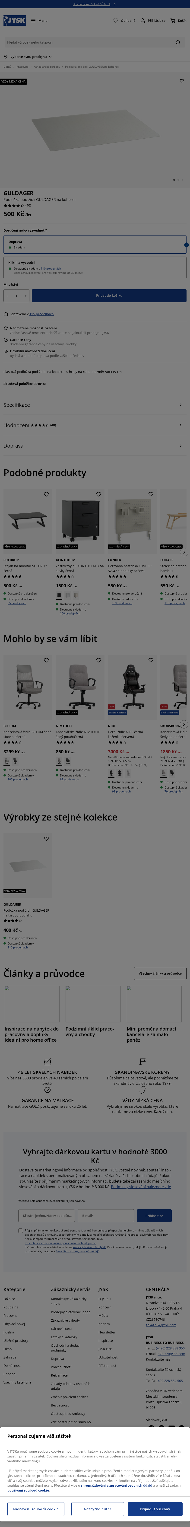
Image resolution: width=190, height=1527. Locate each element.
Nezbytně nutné (98, 1509)
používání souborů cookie (28, 1490)
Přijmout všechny (155, 1509)
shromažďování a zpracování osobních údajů (116, 1485)
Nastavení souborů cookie (36, 1509)
